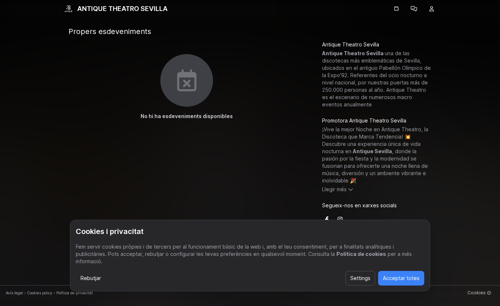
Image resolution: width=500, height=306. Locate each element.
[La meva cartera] (396, 9)
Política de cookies (361, 254)
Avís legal (14, 293)
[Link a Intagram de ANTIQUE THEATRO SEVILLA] (340, 219)
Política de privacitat (74, 293)
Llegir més (334, 189)
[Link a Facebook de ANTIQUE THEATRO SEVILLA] (327, 219)
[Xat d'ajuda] (414, 9)
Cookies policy (39, 293)
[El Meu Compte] (431, 9)
